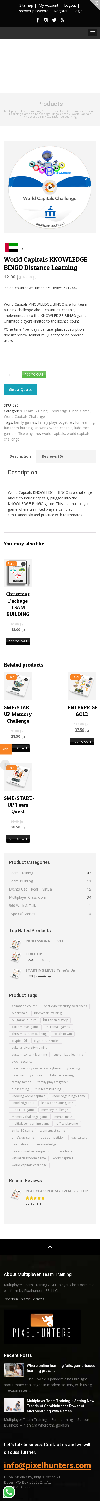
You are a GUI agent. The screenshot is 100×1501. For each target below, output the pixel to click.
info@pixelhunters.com (47, 1465)
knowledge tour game (57, 1103)
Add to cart (34, 374)
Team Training (21, 872)
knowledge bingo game (69, 1096)
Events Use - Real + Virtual (31, 889)
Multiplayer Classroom (27, 897)
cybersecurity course (27, 1075)
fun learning (85, 422)
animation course (24, 1006)
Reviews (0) (52, 456)
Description (20, 456)
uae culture (79, 1137)
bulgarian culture (24, 1020)
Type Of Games (22, 913)
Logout (70, 5)
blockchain (19, 1013)
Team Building (35, 411)
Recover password (33, 10)
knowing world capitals (53, 427)
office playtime (27, 433)
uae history (20, 1144)
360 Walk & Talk (22, 905)
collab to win (62, 1034)
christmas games (57, 1027)
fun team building (18, 427)
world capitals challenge (29, 1165)
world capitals (53, 433)
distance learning (61, 1075)
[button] (92, 32)
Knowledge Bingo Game (69, 411)
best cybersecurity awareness (65, 1006)
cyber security (22, 1061)
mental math (63, 1116)
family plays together (55, 422)
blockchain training (48, 1013)
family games (25, 422)
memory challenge (54, 1110)
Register (61, 10)
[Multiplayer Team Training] (49, 66)
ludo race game (23, 1110)
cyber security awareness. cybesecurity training (46, 1068)
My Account (48, 5)
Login (78, 10)
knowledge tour (23, 1103)
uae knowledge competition (32, 1151)
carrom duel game (25, 1027)
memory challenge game (30, 1116)
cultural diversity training (29, 1047)
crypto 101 (19, 1040)
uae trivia (65, 1151)
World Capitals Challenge (24, 416)
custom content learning (29, 1054)
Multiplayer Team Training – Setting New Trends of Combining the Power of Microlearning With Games (60, 1406)
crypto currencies (46, 1040)
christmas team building (29, 1034)
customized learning (68, 1054)
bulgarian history (55, 1020)
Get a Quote (20, 389)
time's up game (23, 1137)
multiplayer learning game (31, 1123)
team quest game (52, 1130)
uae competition (53, 1137)
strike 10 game (22, 1130)
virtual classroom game (29, 1158)
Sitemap (26, 5)
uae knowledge (46, 1144)
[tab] (20, 456)
